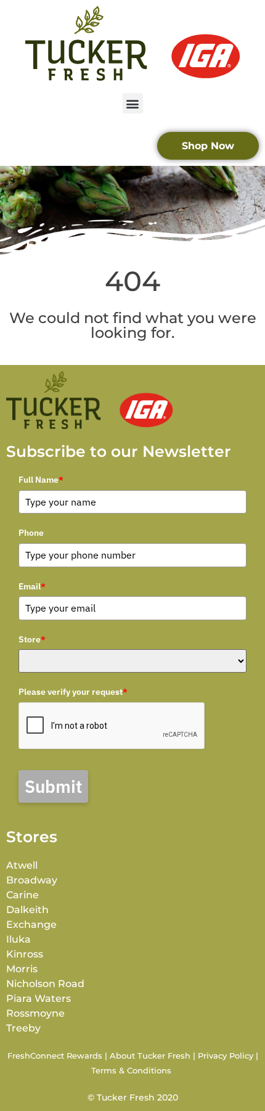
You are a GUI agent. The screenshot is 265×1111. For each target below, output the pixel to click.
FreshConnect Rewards (54, 1055)
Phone (31, 532)
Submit (53, 786)
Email (32, 586)
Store (32, 639)
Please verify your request (73, 691)
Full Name (40, 479)
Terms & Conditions (131, 1070)
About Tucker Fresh (150, 1055)
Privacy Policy (225, 1055)
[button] (133, 103)
